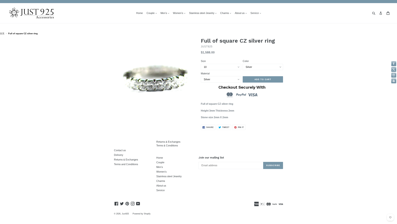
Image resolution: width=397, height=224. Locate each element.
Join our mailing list (211, 157)
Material (205, 73)
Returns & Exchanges (126, 159)
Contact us (120, 150)
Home (139, 13)
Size (203, 61)
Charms (226, 13)
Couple (152, 13)
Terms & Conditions (167, 145)
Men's (166, 13)
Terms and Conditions (126, 164)
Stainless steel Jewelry (203, 13)
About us (241, 13)
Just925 (125, 214)
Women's (180, 13)
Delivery (118, 155)
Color (246, 61)
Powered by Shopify (142, 214)
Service (256, 13)
